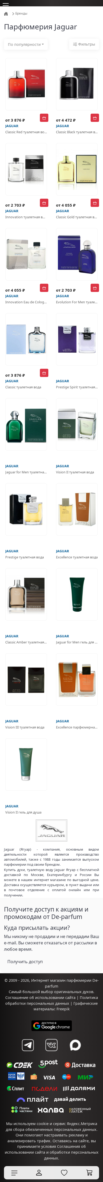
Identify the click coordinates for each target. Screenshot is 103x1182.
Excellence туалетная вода (77, 557)
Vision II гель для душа (23, 812)
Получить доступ (25, 962)
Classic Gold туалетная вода (77, 217)
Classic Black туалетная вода (77, 132)
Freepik (63, 1008)
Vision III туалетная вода (24, 727)
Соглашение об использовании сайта (40, 997)
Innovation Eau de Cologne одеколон (26, 302)
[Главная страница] (6, 13)
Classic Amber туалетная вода (26, 642)
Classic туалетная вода (23, 387)
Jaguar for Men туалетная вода (26, 472)
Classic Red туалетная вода (26, 132)
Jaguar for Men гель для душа (77, 642)
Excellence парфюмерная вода (77, 727)
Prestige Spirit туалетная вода (77, 387)
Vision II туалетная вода (75, 472)
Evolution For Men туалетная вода (77, 302)
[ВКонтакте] (51, 1045)
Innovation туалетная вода (26, 217)
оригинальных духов (73, 991)
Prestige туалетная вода (24, 557)
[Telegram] (27, 1045)
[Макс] (75, 1045)
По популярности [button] (24, 44)
